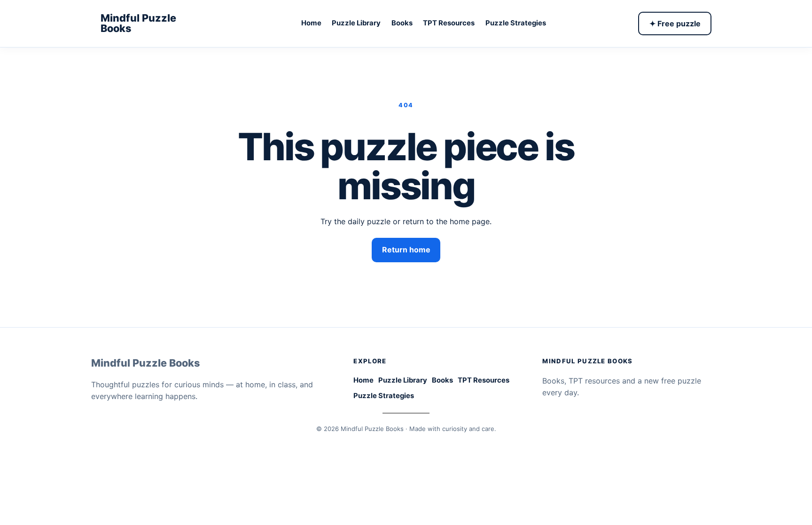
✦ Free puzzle (675, 23)
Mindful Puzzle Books (138, 23)
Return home (406, 249)
